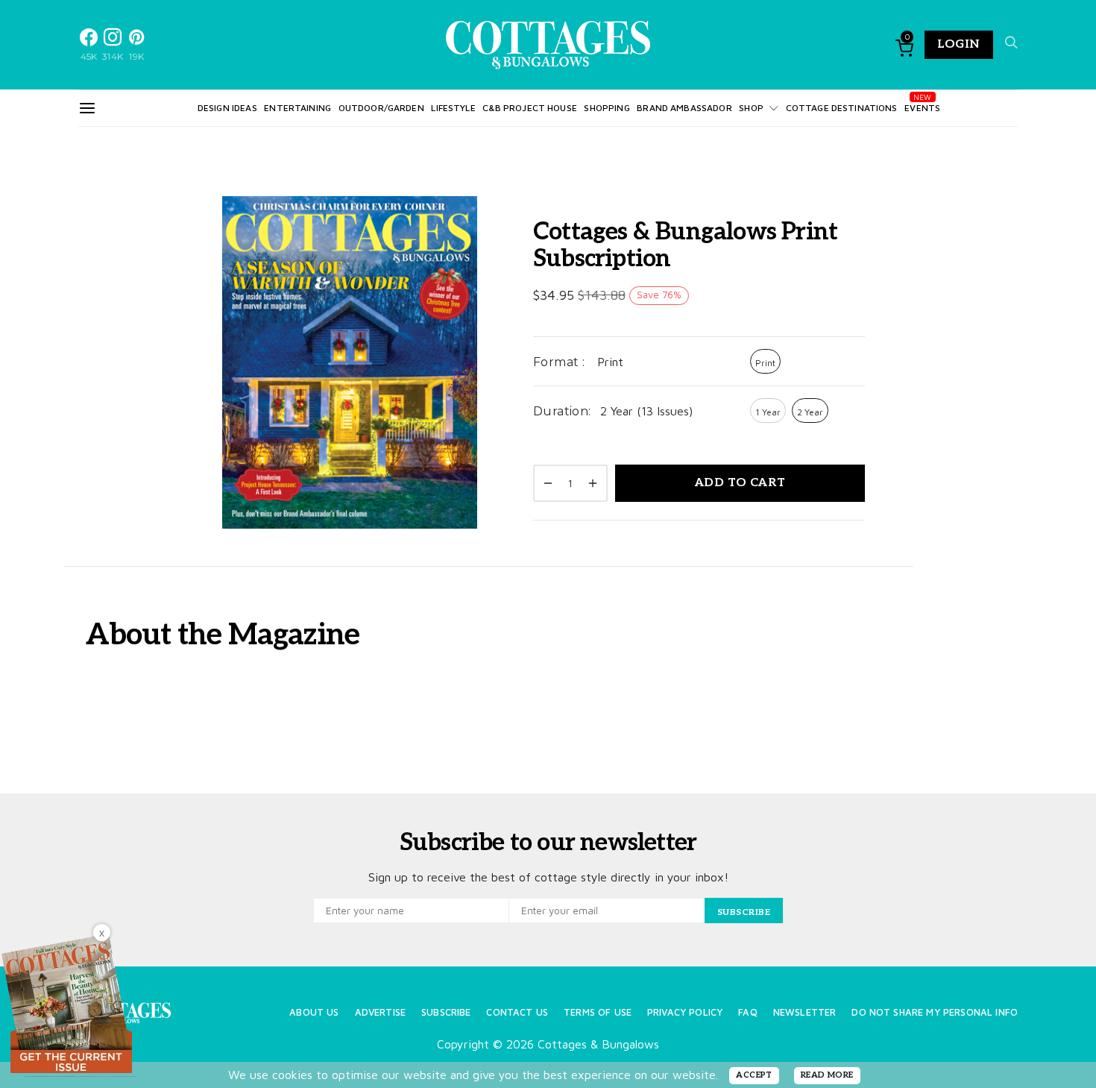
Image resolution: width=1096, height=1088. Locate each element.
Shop (751, 107)
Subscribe (445, 1012)
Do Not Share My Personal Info (934, 1012)
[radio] (765, 361)
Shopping (606, 107)
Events (922, 107)
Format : (559, 362)
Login (958, 44)
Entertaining (297, 107)
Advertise (380, 1012)
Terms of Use (598, 1012)
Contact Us (517, 1012)
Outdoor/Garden (381, 107)
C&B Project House (529, 107)
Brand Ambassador (684, 107)
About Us (313, 1012)
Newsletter (805, 1012)
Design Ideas (227, 107)
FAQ (747, 1012)
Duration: (562, 411)
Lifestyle (453, 107)
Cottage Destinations (842, 107)
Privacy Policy (684, 1012)
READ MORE (827, 1075)
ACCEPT (754, 1075)
